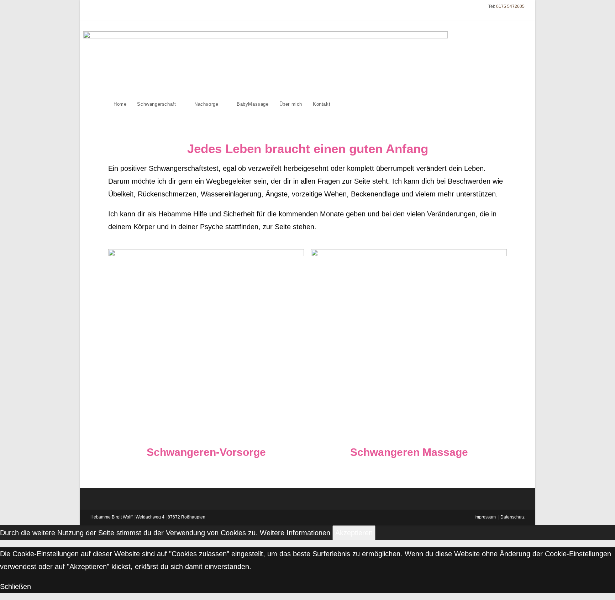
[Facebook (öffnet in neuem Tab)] (93, 10)
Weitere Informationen (295, 533)
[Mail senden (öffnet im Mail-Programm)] (100, 10)
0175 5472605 (510, 6)
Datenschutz (512, 517)
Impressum (485, 517)
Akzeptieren (354, 533)
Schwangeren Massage (409, 452)
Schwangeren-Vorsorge (206, 452)
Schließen (15, 586)
